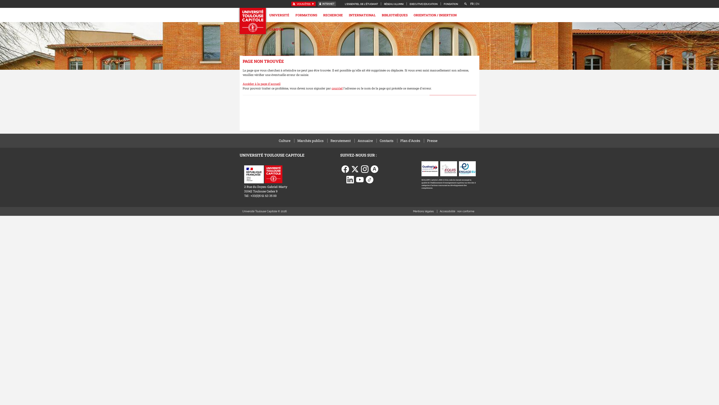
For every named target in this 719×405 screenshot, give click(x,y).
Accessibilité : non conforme (457, 211)
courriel (337, 88)
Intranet (328, 3)
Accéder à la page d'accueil (261, 84)
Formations (306, 15)
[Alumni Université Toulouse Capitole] (374, 169)
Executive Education (424, 4)
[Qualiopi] (429, 168)
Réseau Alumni (394, 4)
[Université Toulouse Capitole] (273, 174)
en (477, 3)
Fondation (451, 4)
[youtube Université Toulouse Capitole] (360, 179)
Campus (276, 29)
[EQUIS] (448, 168)
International (362, 15)
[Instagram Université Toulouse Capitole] (364, 169)
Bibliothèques (395, 15)
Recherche (333, 15)
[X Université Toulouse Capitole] (355, 169)
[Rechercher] (465, 4)
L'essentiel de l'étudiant (361, 4)
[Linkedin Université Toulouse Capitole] (350, 179)
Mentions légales (423, 211)
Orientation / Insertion (435, 15)
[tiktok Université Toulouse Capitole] (369, 179)
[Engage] (467, 168)
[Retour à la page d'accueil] (253, 21)
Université (279, 15)
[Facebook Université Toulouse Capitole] (345, 169)
